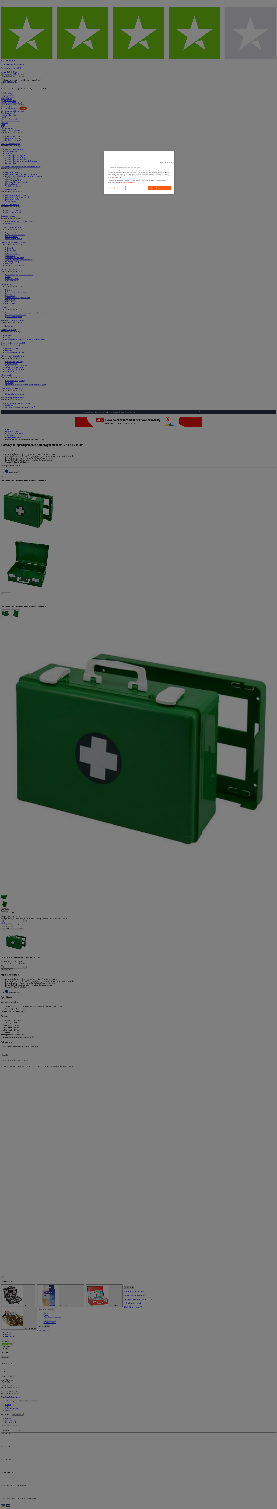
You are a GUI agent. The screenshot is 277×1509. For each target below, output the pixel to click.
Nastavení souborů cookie (116, 188)
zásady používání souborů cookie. (127, 182)
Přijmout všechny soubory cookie (160, 188)
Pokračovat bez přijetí (166, 162)
